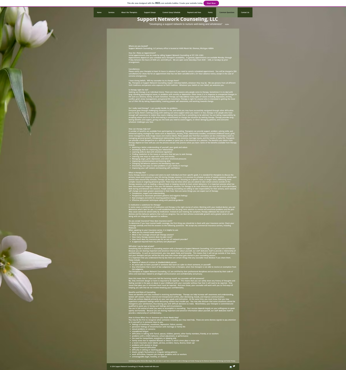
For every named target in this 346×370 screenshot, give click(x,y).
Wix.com (156, 366)
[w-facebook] (231, 367)
